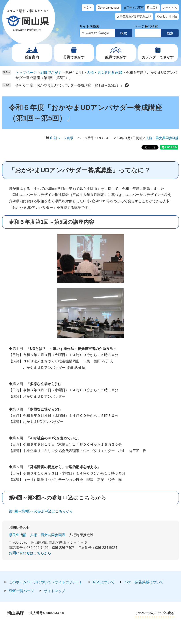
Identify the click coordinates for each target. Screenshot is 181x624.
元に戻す (152, 7)
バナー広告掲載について (143, 582)
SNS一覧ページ (21, 591)
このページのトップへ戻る (154, 613)
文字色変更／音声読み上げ (134, 16)
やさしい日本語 (167, 16)
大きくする (170, 7)
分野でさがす (74, 57)
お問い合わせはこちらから (30, 553)
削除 (127, 85)
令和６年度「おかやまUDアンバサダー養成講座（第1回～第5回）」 (69, 85)
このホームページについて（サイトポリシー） (46, 582)
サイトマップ (54, 591)
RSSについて (104, 582)
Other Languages (109, 7)
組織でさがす (115, 57)
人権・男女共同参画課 (104, 72)
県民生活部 (17, 535)
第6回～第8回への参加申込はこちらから (41, 511)
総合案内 (32, 57)
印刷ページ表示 (61, 138)
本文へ (87, 7)
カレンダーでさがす (158, 57)
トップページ (26, 72)
